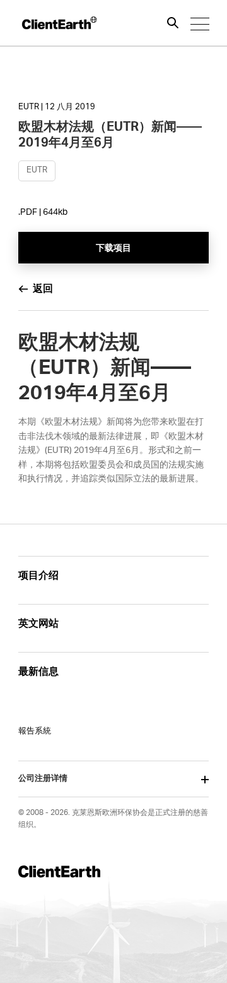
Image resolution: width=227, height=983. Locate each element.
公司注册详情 (42, 779)
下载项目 (114, 248)
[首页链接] (58, 23)
